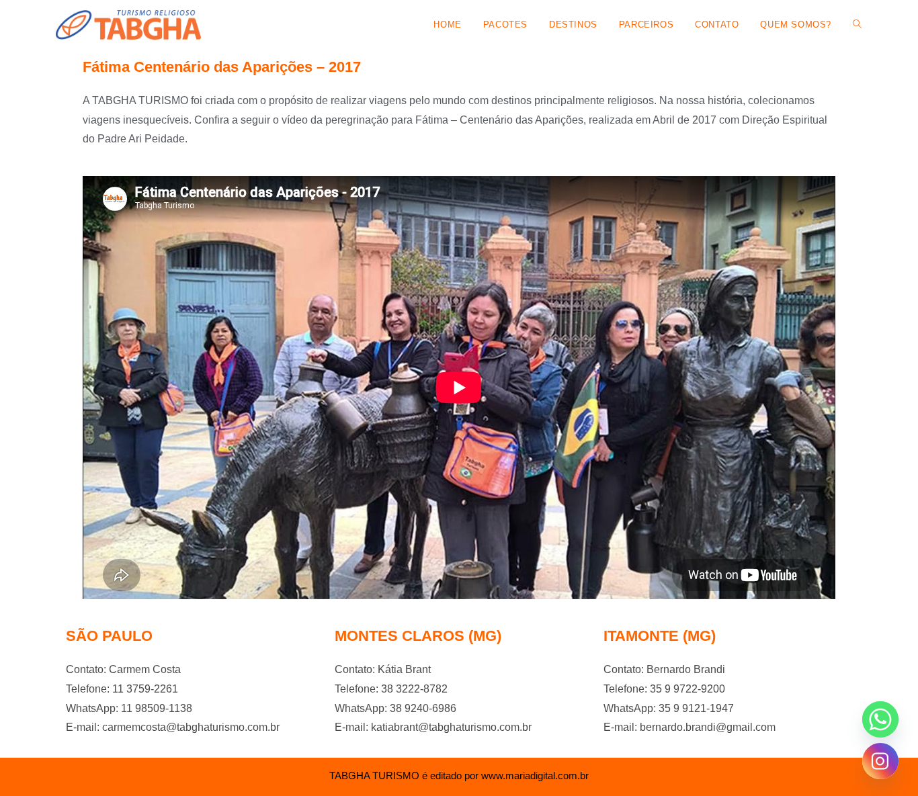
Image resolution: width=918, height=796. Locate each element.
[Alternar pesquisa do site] (857, 25)
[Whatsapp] (880, 719)
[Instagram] (880, 761)
